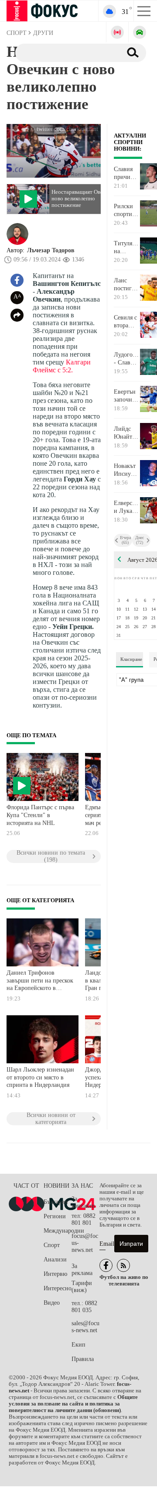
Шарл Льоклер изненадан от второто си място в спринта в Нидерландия (40, 1077)
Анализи (55, 1259)
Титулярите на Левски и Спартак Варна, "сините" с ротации (127, 247)
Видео (52, 1302)
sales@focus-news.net (85, 1326)
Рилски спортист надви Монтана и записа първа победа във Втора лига (125, 210)
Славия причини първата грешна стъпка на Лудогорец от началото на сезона (127, 173)
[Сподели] (17, 315)
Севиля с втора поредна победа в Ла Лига (125, 321)
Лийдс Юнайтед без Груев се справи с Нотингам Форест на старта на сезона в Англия (127, 433)
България (56, 1202)
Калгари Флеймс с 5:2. (62, 366)
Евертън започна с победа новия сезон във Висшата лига (126, 395)
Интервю (55, 1274)
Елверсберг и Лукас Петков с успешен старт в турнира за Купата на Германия (127, 507)
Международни (58, 1230)
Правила (83, 1359)
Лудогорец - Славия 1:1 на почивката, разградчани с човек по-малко (127, 358)
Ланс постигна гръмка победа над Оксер (126, 284)
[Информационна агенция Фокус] (106, 1265)
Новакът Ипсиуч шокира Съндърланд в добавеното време (127, 470)
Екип (78, 1344)
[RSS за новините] (123, 1265)
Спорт (52, 1245)
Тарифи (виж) (82, 1286)
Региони (55, 1216)
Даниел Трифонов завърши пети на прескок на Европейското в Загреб (40, 981)
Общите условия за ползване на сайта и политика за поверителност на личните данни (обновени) (73, 1403)
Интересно (58, 1288)
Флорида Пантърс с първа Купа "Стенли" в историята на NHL (40, 815)
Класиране (131, 659)
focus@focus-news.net (85, 1243)
